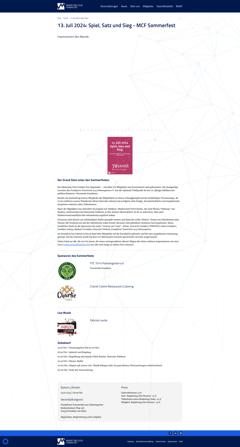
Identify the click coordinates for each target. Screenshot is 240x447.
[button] (5, 441)
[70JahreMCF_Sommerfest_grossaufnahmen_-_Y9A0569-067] (161, 63)
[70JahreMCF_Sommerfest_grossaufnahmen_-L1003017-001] (78, 63)
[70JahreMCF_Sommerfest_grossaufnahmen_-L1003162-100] (78, 104)
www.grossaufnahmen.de (76, 244)
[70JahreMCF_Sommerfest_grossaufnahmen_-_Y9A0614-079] (120, 104)
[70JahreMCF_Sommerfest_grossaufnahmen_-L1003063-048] (161, 104)
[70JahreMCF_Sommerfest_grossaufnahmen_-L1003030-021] (120, 63)
